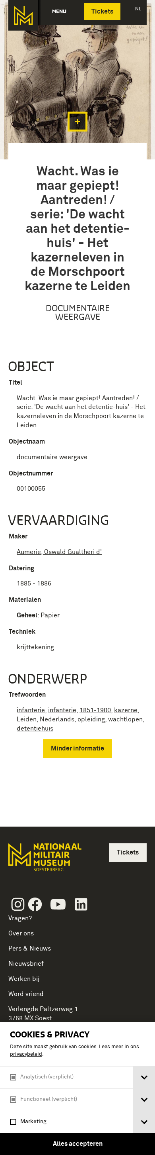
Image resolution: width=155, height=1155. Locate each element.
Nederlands (57, 719)
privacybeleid (26, 1054)
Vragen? (20, 918)
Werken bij (24, 979)
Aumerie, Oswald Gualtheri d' (59, 552)
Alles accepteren (78, 1144)
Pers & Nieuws (29, 948)
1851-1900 (95, 710)
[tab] (144, 1077)
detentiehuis (35, 728)
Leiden (27, 719)
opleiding (91, 719)
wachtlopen (125, 719)
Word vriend (26, 994)
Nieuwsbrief (26, 964)
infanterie (31, 710)
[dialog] (77, 1088)
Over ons (21, 933)
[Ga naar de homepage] (23, 15)
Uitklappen (77, 122)
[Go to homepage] (44, 860)
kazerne (126, 710)
